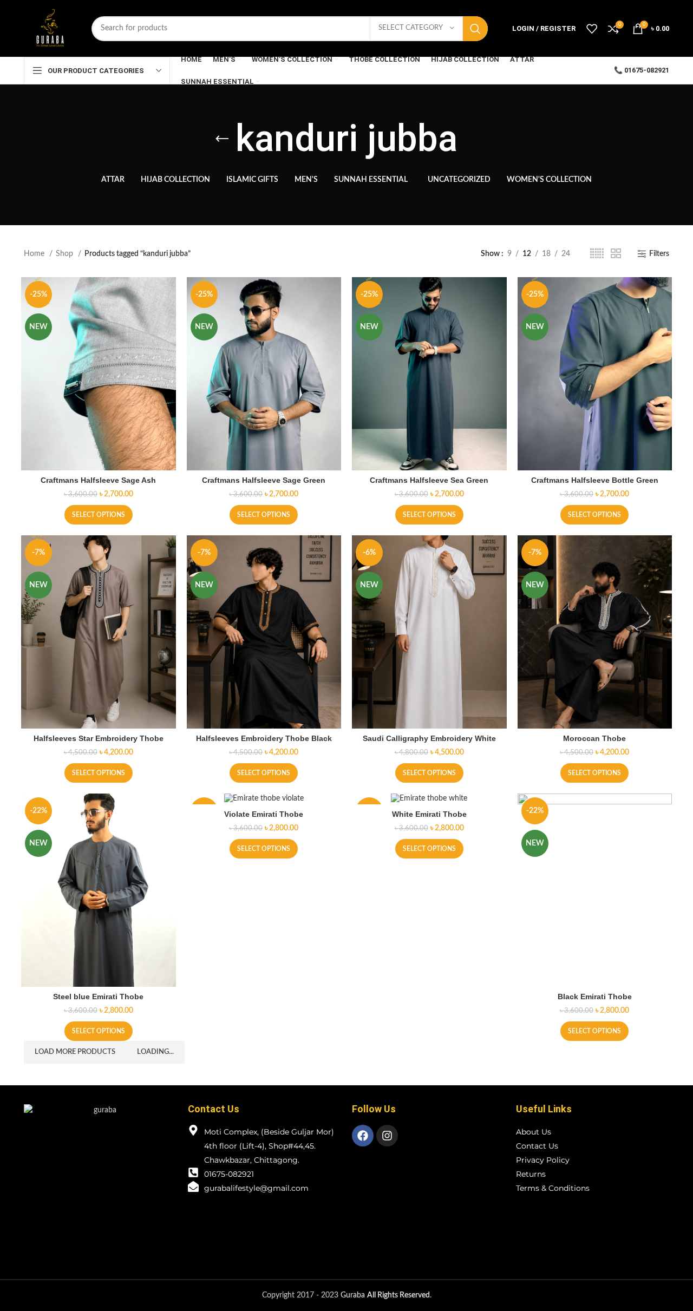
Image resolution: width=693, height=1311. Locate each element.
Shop (65, 254)
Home (35, 254)
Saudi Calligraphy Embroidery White (429, 738)
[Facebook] (363, 1135)
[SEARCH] (475, 28)
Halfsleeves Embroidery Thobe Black (264, 738)
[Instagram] (387, 1135)
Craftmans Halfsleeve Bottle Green (594, 480)
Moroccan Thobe (594, 738)
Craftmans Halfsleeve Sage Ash (98, 480)
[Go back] (222, 139)
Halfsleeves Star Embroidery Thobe (99, 738)
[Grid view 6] (597, 254)
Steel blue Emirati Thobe (98, 996)
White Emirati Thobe (429, 814)
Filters (659, 254)
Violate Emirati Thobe (263, 814)
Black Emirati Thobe (595, 996)
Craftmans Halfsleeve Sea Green (429, 480)
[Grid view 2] (616, 254)
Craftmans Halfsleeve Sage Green (263, 480)
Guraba (385, 1295)
